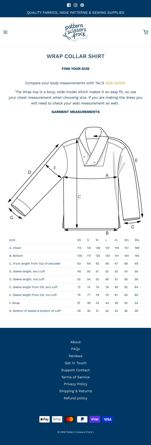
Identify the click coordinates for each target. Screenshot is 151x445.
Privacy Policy (75, 384)
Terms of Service (75, 377)
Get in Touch (76, 363)
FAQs (75, 349)
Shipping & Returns (75, 391)
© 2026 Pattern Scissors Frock (74, 432)
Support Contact (75, 370)
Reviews (75, 356)
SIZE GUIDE (115, 83)
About (75, 342)
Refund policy (75, 398)
